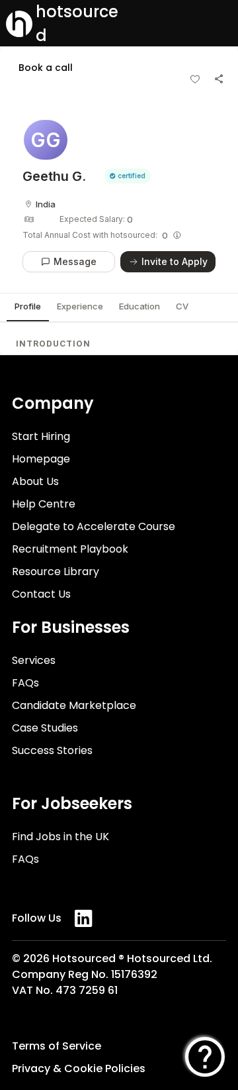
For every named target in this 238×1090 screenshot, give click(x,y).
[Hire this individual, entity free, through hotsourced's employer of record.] (177, 235)
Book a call (46, 67)
